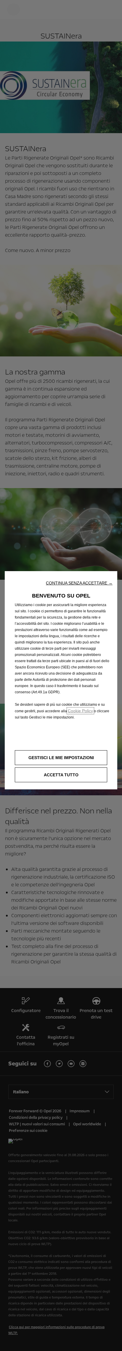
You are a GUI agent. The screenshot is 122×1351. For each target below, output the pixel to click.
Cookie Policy (80, 710)
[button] (79, 583)
